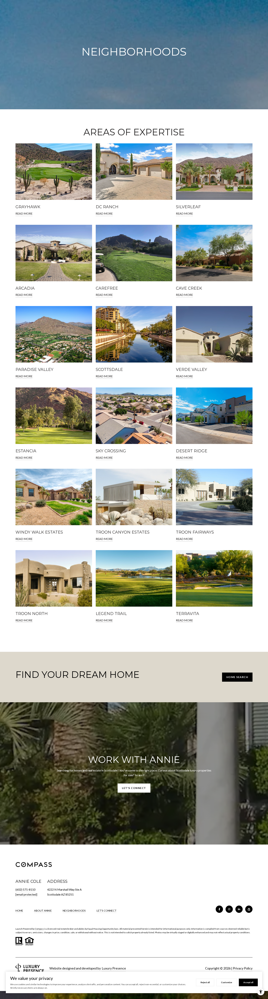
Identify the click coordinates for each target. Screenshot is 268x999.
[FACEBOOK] (219, 909)
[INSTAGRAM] (229, 909)
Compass (39, 928)
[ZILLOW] (249, 909)
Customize (226, 982)
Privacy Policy (243, 968)
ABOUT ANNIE (43, 910)
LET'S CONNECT (106, 910)
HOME (19, 910)
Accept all (248, 982)
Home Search (237, 677)
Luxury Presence (114, 968)
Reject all (205, 982)
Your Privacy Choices (134, 995)
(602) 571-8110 (25, 889)
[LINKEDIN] (239, 909)
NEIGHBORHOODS (74, 910)
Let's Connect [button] (134, 788)
